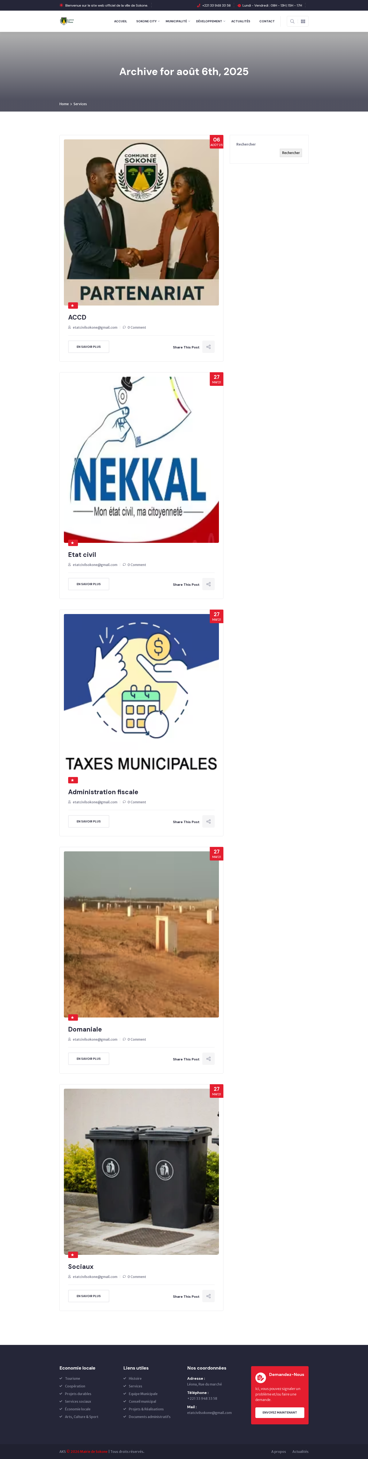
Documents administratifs (150, 1417)
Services (80, 104)
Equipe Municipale (143, 1394)
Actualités (240, 21)
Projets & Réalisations (146, 1409)
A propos (278, 1451)
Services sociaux (78, 1401)
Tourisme (72, 1378)
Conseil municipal (142, 1401)
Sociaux (80, 1266)
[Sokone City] (67, 21)
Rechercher (246, 144)
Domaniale (85, 1029)
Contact (267, 21)
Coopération (75, 1386)
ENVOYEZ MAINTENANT (280, 1412)
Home (64, 104)
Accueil (120, 21)
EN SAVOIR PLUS (89, 347)
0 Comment (137, 327)
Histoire (135, 1378)
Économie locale (78, 1409)
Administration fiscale (103, 792)
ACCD (77, 317)
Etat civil (82, 554)
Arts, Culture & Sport (81, 1417)
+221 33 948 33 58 (216, 5)
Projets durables (78, 1394)
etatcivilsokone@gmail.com (95, 327)
